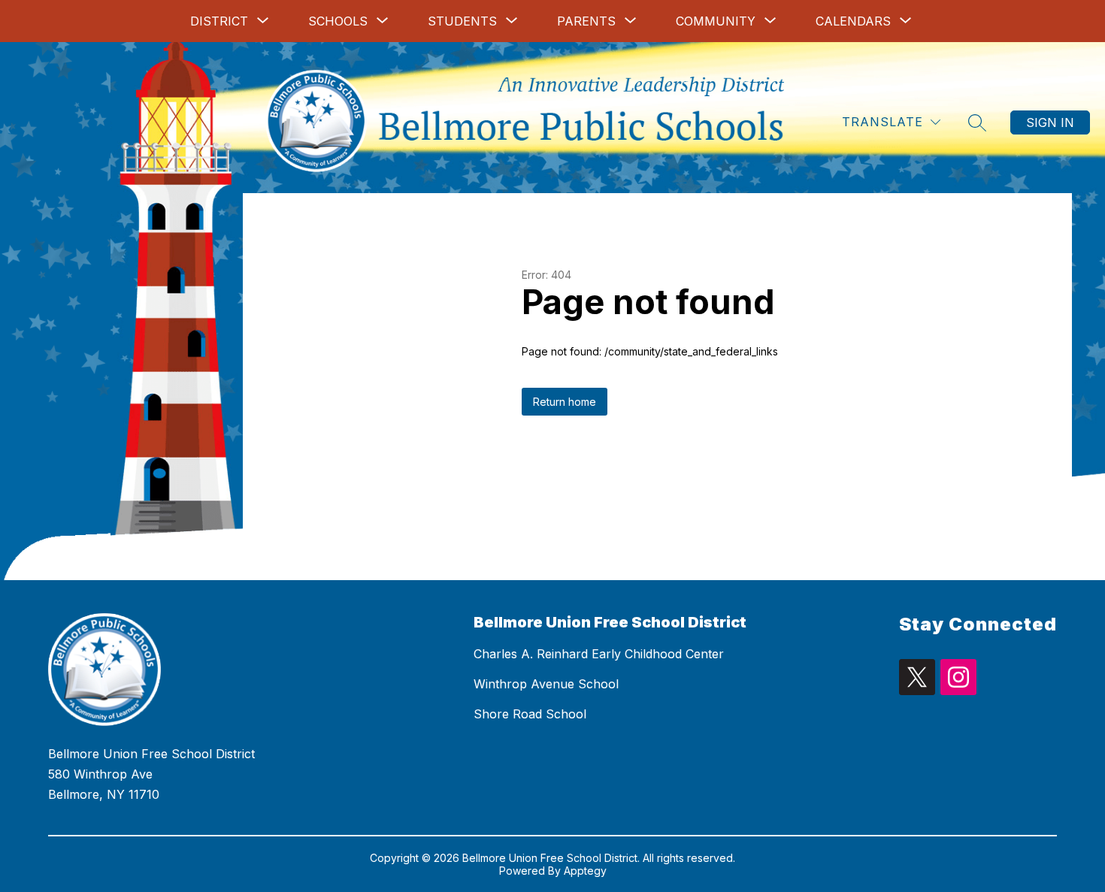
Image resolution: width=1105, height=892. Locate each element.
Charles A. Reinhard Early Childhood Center (599, 653)
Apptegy (585, 870)
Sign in (1050, 122)
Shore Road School (530, 713)
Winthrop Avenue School (546, 683)
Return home (564, 401)
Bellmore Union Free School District (610, 622)
